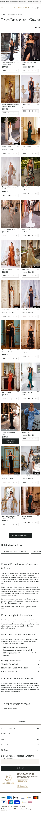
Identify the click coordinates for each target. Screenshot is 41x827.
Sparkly (28, 607)
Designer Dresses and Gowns (15, 551)
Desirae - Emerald (27, 392)
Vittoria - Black (26, 104)
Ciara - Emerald (26, 147)
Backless (34, 607)
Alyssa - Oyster (26, 476)
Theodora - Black (27, 350)
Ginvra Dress (25, 432)
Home (3, 14)
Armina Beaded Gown (8, 229)
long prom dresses (29, 587)
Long (12, 607)
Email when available (10, 441)
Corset (17, 607)
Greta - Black (25, 310)
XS (29, 71)
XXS (4, 235)
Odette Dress (26, 187)
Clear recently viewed (10, 708)
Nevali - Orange (7, 269)
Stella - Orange (6, 392)
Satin (22, 607)
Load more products (20, 535)
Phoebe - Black (6, 476)
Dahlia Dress (25, 269)
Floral (3, 609)
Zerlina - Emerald (27, 516)
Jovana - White (26, 229)
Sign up (20, 768)
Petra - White (6, 310)
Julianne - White (6, 147)
